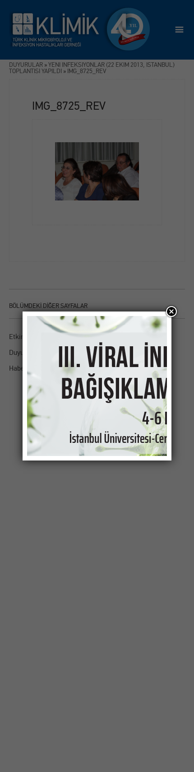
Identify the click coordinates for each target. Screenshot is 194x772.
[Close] (171, 311)
